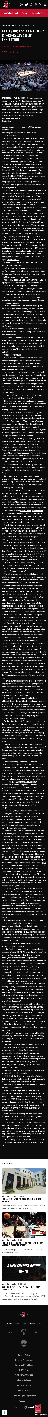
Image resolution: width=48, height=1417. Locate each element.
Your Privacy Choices (24, 1375)
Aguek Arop (15, 1047)
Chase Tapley (15, 164)
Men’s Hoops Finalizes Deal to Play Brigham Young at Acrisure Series (23, 1244)
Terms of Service (24, 1385)
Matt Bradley (35, 626)
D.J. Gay (18, 167)
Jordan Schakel (23, 231)
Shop (31, 4)
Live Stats (6, 47)
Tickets (27, 4)
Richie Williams (17, 865)
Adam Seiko (28, 764)
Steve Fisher (25, 510)
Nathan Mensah (37, 574)
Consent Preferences (24, 1360)
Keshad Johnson (30, 701)
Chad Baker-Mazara (27, 891)
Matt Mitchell (7, 231)
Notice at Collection (24, 1380)
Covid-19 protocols (22, 47)
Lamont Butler (25, 839)
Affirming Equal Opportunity (24, 1396)
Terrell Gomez (13, 259)
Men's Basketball (9, 25)
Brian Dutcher (37, 510)
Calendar (36, 4)
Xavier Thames (36, 196)
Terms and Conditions (24, 1365)
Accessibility (24, 1401)
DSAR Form (24, 1370)
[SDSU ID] (21, 4)
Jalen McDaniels (9, 738)
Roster (24, 13)
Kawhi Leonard (25, 320)
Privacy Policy (24, 1355)
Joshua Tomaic (8, 819)
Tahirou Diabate (29, 1007)
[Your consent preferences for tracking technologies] (4, 1412)
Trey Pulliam (9, 525)
